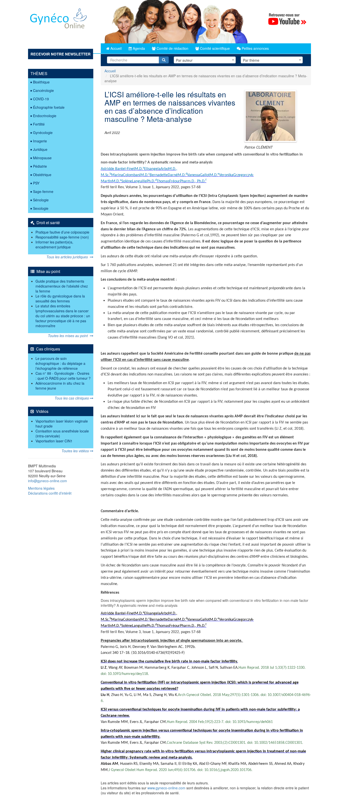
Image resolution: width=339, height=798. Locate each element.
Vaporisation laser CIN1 (53, 440)
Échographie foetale (49, 107)
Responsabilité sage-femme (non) (62, 237)
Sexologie (40, 208)
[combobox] (205, 59)
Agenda (138, 48)
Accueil (115, 48)
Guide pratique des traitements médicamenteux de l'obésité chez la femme (61, 286)
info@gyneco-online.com (47, 480)
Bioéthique (41, 82)
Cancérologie (43, 90)
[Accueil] (59, 20)
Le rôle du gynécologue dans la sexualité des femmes (60, 298)
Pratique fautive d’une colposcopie (62, 232)
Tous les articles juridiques (68, 256)
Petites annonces (255, 48)
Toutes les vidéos (76, 450)
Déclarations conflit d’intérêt (49, 493)
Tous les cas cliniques (72, 398)
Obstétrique (42, 174)
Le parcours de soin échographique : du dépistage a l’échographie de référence (60, 363)
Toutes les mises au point (69, 335)
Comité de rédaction (172, 48)
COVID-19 (41, 98)
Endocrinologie (44, 115)
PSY (36, 183)
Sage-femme (43, 191)
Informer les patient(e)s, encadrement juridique (54, 244)
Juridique (40, 149)
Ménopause (42, 157)
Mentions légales (41, 488)
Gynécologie (43, 132)
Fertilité (39, 124)
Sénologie (41, 199)
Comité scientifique (214, 48)
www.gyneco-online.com (166, 787)
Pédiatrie (40, 166)
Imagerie (40, 140)
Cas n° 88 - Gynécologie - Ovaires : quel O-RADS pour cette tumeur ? (63, 376)
